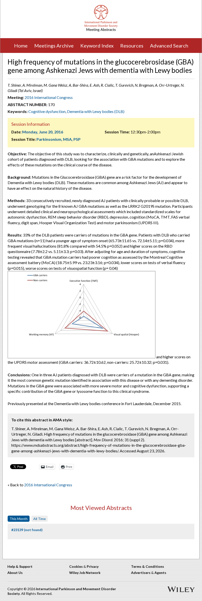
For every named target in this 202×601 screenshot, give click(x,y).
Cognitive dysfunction (47, 111)
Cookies (76, 566)
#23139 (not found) (27, 530)
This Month (19, 519)
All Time (39, 519)
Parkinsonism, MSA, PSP (58, 139)
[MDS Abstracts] (101, 30)
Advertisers (141, 572)
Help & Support (20, 566)
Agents (160, 572)
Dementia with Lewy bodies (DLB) (95, 111)
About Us (15, 572)
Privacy (93, 566)
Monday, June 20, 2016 (42, 131)
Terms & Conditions (147, 566)
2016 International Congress (49, 97)
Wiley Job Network (85, 572)
